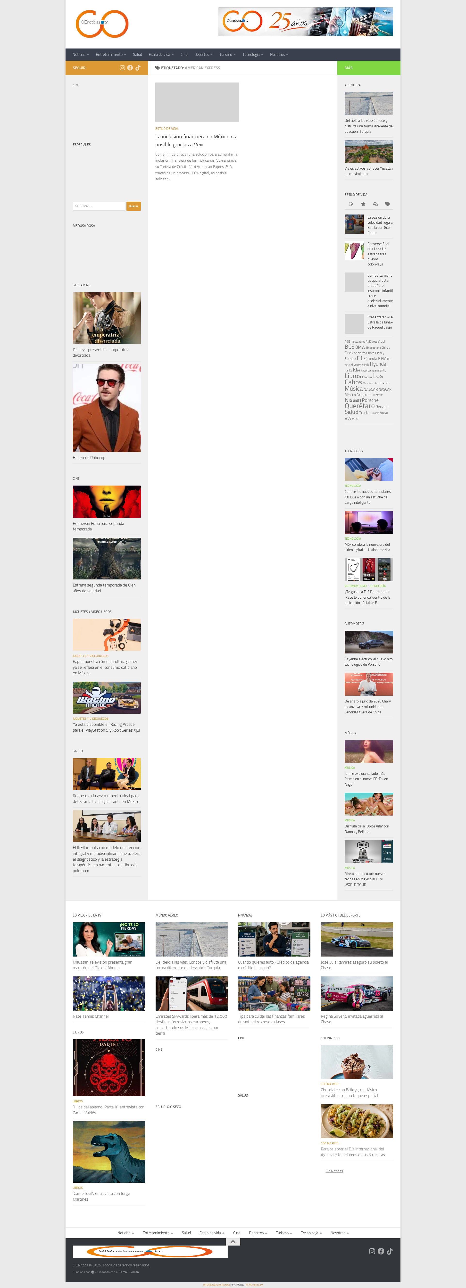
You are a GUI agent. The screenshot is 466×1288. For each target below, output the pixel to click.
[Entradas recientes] (351, 204)
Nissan (353, 399)
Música (354, 388)
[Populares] (363, 204)
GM (383, 358)
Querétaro (360, 406)
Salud (137, 54)
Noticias (79, 54)
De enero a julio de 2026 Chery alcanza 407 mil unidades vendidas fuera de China (368, 706)
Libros (353, 376)
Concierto (359, 353)
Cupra (370, 353)
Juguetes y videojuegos (90, 656)
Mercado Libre (371, 383)
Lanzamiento (376, 370)
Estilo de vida (159, 54)
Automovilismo (356, 586)
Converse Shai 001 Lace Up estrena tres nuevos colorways (378, 254)
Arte (374, 341)
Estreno (350, 359)
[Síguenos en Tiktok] (138, 68)
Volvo (384, 413)
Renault (382, 406)
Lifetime (367, 377)
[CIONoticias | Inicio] (101, 24)
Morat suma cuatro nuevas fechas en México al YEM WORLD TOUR (365, 879)
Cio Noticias (334, 1171)
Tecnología (251, 54)
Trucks (364, 413)
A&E (347, 341)
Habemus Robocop (89, 457)
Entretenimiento (109, 54)
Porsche (370, 400)
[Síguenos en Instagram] (122, 68)
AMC (369, 341)
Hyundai (379, 364)
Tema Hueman (129, 1272)
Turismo (225, 54)
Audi (382, 341)
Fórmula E (372, 358)
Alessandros (358, 341)
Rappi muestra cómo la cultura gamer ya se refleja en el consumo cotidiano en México (105, 667)
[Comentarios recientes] (375, 204)
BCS (350, 346)
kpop (364, 370)
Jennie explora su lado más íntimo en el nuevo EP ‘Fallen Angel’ (366, 779)
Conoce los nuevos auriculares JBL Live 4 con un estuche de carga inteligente (368, 497)
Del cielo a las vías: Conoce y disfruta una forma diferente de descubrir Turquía (369, 126)
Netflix (378, 395)
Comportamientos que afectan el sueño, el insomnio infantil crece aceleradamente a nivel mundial (380, 290)
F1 (360, 358)
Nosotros (277, 54)
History (356, 364)
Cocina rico (330, 1084)
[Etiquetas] (387, 204)
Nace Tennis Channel (91, 1016)
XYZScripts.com (254, 1285)
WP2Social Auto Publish (216, 1285)
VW (348, 418)
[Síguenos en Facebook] (130, 68)
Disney (379, 353)
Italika (348, 370)
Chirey (386, 347)
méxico (385, 383)
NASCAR (371, 389)
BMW (360, 347)
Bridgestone (373, 347)
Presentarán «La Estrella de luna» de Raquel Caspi (380, 322)
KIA (356, 370)
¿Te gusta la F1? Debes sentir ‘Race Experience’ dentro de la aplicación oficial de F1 (368, 597)
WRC (355, 419)
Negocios (365, 394)
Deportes (201, 54)
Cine (184, 54)
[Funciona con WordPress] (92, 1272)
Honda (365, 364)
